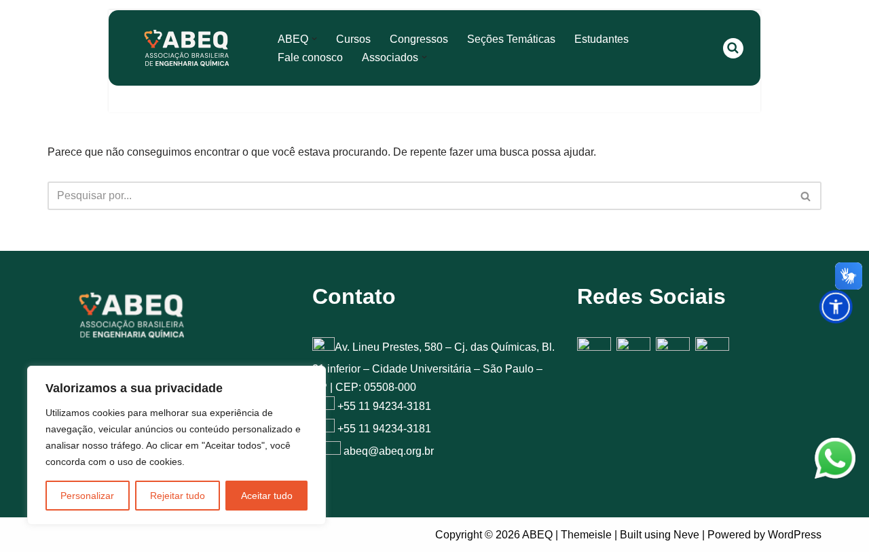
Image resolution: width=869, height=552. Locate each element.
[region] (176, 445)
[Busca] (733, 48)
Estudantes (601, 39)
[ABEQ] (187, 47)
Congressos (419, 39)
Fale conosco (310, 57)
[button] (314, 38)
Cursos (353, 39)
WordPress (794, 534)
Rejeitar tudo (177, 495)
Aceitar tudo (267, 495)
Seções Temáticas (511, 39)
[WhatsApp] (835, 461)
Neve (686, 534)
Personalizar (87, 495)
